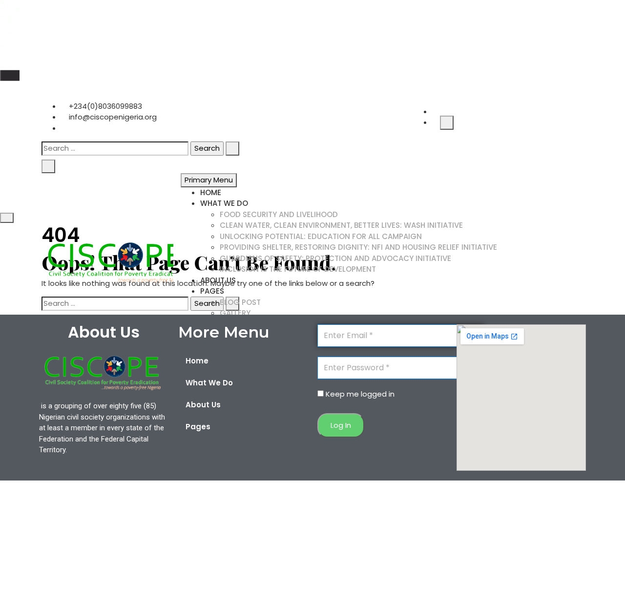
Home (210, 192)
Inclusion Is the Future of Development (298, 269)
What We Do (224, 203)
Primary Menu (209, 180)
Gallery (235, 313)
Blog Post (240, 302)
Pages (212, 291)
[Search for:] (115, 148)
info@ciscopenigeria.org (112, 117)
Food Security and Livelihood (279, 214)
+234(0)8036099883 (104, 106)
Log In (341, 425)
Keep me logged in (360, 394)
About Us (218, 280)
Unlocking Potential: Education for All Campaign (321, 236)
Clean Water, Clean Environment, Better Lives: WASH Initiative (341, 225)
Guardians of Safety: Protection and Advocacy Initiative (335, 258)
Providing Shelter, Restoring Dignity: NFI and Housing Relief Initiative (358, 247)
